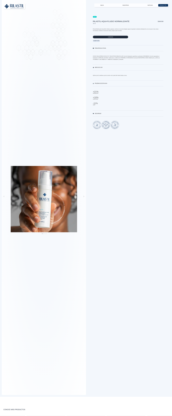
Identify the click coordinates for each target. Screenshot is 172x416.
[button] (4, 196)
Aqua (95, 16)
